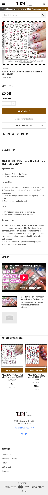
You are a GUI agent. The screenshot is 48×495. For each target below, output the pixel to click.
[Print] (13, 134)
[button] (24, 125)
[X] (18, 134)
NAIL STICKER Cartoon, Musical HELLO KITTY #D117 (36, 377)
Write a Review (8, 78)
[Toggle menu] (3, 3)
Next (45, 368)
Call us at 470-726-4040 (24, 428)
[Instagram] (22, 434)
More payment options (24, 119)
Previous (2, 368)
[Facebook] (4, 134)
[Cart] (44, 3)
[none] (24, 43)
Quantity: (7, 99)
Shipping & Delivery (9, 459)
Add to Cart (12, 370)
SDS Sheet (6, 467)
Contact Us (6, 455)
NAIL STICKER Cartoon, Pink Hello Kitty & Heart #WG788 (12, 376)
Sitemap (5, 471)
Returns (5, 463)
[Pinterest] (27, 134)
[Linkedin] (22, 134)
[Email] (9, 134)
